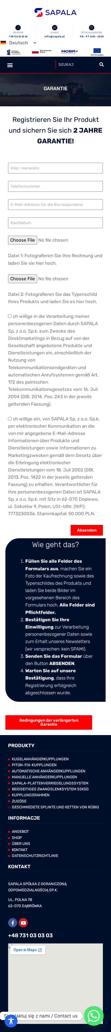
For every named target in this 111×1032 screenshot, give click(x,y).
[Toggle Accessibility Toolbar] (11, 1021)
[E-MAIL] (54, 27)
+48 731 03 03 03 (30, 935)
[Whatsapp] (93, 1015)
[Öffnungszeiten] (91, 27)
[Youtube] (23, 922)
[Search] (101, 64)
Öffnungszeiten (91, 32)
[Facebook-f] (12, 922)
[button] (9, 71)
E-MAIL (55, 32)
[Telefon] (18, 27)
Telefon (18, 32)
